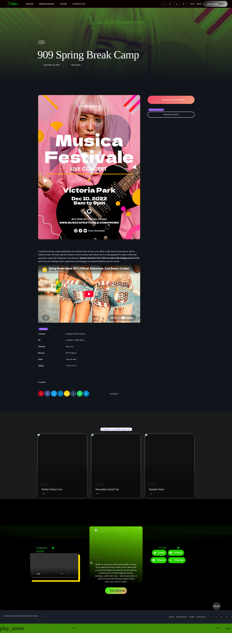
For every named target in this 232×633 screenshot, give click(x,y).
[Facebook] (184, 4)
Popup (215, 4)
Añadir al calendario (173, 100)
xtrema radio (42, 616)
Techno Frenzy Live (51, 489)
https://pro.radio (71, 359)
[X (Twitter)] (163, 4)
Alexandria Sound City (107, 489)
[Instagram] (177, 4)
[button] (159, 553)
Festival (45, 484)
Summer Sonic (156, 489)
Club (42, 42)
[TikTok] (170, 4)
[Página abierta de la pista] (65, 628)
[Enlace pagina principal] (13, 4)
